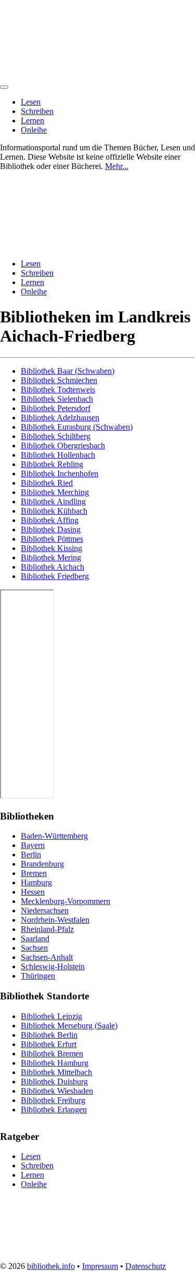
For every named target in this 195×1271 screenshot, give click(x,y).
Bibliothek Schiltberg (55, 436)
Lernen (32, 120)
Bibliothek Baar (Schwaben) (67, 370)
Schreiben (37, 111)
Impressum (100, 1266)
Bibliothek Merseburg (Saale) (69, 1025)
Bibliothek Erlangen (54, 1109)
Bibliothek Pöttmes (52, 538)
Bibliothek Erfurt (48, 1044)
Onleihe (34, 129)
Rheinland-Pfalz (47, 929)
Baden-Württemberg (54, 835)
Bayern (33, 845)
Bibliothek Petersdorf (55, 408)
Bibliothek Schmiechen (59, 380)
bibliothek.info (51, 1266)
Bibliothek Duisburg (54, 1081)
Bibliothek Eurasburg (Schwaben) (77, 426)
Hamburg (36, 882)
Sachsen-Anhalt (47, 957)
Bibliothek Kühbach (54, 510)
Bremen (34, 873)
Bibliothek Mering (51, 557)
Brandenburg (42, 863)
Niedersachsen (45, 910)
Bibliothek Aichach (52, 566)
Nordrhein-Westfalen (55, 919)
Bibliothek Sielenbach (57, 398)
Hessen (33, 891)
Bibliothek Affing (50, 520)
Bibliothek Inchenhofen (59, 473)
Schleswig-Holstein (53, 966)
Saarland (35, 938)
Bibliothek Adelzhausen (60, 417)
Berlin (31, 854)
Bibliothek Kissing (51, 548)
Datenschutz (145, 1266)
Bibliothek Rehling (52, 464)
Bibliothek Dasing (51, 529)
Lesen (31, 101)
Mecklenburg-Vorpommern (65, 901)
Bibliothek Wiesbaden (57, 1090)
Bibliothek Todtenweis (58, 389)
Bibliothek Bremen (52, 1053)
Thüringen (38, 975)
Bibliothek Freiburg (53, 1100)
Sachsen (34, 947)
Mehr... (116, 166)
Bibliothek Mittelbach (56, 1072)
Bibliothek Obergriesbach (63, 445)
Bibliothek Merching (55, 492)
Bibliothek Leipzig (51, 1016)
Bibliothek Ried (47, 482)
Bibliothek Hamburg (54, 1062)
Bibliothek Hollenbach (58, 454)
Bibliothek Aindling (53, 501)
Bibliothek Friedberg (55, 576)
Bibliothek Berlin (49, 1034)
